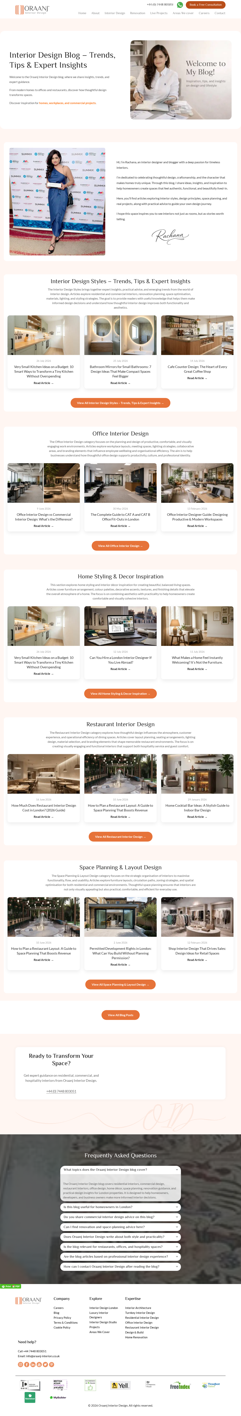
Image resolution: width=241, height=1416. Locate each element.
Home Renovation (136, 1337)
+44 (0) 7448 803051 (160, 5)
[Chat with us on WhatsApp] (180, 5)
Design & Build (134, 1332)
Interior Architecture (138, 1307)
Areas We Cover (99, 1332)
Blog (56, 1312)
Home (82, 13)
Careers (204, 13)
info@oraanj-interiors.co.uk (43, 1356)
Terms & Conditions (66, 1322)
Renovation (137, 13)
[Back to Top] (234, 1409)
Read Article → (44, 383)
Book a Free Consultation (206, 5)
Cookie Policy (62, 1327)
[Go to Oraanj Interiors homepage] (28, 1300)
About (95, 13)
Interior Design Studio (103, 1322)
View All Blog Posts (120, 1015)
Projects (94, 1327)
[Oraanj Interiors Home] (32, 9)
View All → (120, 403)
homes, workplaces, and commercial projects (67, 103)
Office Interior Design (138, 1322)
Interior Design (115, 13)
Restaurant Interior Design (142, 1327)
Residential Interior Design (142, 1317)
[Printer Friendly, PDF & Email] (10, 1286)
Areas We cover (183, 13)
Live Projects (159, 13)
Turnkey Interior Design (140, 1312)
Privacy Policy (62, 1317)
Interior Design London (103, 1307)
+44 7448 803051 (35, 1351)
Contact (220, 13)
